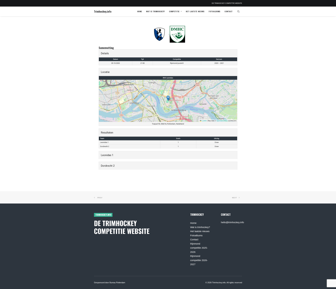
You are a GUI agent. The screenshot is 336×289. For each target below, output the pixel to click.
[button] (239, 11)
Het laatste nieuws (195, 11)
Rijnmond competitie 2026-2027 (199, 260)
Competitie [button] (174, 11)
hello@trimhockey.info (232, 222)
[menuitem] (139, 11)
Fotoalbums (214, 11)
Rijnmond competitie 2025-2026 (199, 247)
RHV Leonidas (168, 78)
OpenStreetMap (222, 120)
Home (139, 11)
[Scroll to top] (330, 283)
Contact (229, 11)
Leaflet (204, 120)
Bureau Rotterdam (117, 282)
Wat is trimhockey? (155, 11)
